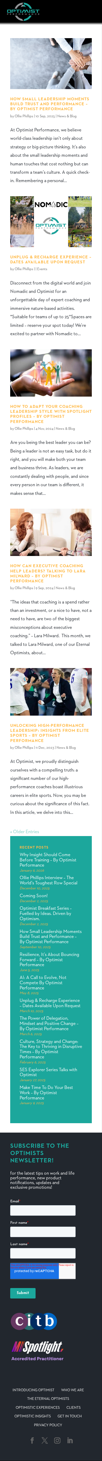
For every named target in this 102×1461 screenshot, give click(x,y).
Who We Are (72, 1390)
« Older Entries (24, 832)
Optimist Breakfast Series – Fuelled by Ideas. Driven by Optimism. (46, 913)
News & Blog (67, 116)
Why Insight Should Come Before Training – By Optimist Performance (48, 860)
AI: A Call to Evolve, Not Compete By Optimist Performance (43, 982)
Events (42, 269)
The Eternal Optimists (48, 1399)
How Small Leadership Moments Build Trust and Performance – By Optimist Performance (49, 104)
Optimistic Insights (32, 1416)
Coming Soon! (34, 896)
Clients (73, 1408)
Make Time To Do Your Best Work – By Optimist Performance (46, 1092)
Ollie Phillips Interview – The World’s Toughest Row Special (48, 880)
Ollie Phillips (24, 116)
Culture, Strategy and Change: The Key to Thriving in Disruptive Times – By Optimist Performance (51, 1049)
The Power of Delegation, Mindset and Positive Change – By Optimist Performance (49, 1023)
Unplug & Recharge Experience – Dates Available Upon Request (50, 1003)
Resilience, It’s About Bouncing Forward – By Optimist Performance (49, 959)
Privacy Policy (48, 1425)
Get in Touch (70, 1416)
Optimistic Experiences (38, 1408)
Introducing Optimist (33, 1390)
